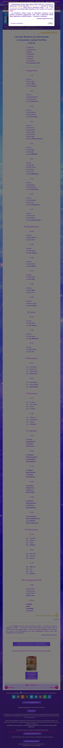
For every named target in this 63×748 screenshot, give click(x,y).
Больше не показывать (17, 23)
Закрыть (50, 23)
